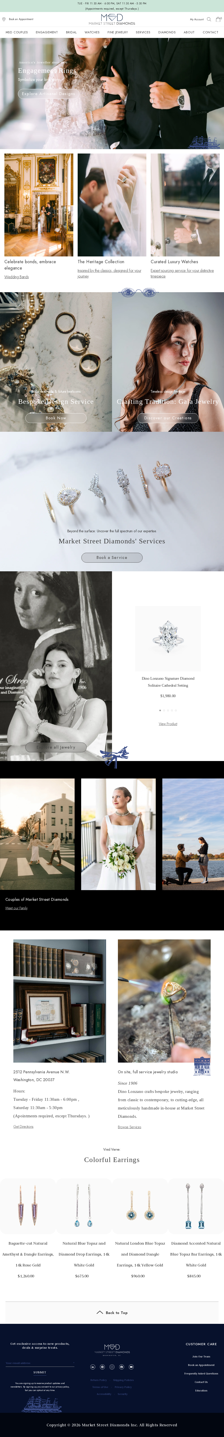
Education (201, 1390)
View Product (168, 723)
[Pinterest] (102, 1366)
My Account (197, 19)
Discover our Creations (168, 418)
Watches (92, 32)
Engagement (47, 32)
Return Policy (98, 1380)
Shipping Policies (123, 1380)
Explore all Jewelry (56, 747)
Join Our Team (201, 1356)
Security (123, 1394)
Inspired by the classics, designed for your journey (109, 273)
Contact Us (201, 1382)
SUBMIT (39, 1372)
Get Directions (23, 1126)
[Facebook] (121, 1366)
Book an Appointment (21, 19)
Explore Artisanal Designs (48, 94)
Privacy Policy (123, 1387)
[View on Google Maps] (4, 19)
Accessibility (104, 1394)
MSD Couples (17, 32)
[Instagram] (112, 1366)
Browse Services (129, 1127)
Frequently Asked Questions (201, 1373)
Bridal (71, 32)
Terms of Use (100, 1387)
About (189, 32)
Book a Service (112, 557)
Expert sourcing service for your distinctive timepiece (182, 273)
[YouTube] (131, 1366)
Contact (211, 32)
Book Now (56, 418)
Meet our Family (16, 908)
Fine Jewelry (118, 32)
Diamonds (167, 32)
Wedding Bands (16, 277)
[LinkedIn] (92, 1366)
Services (143, 32)
